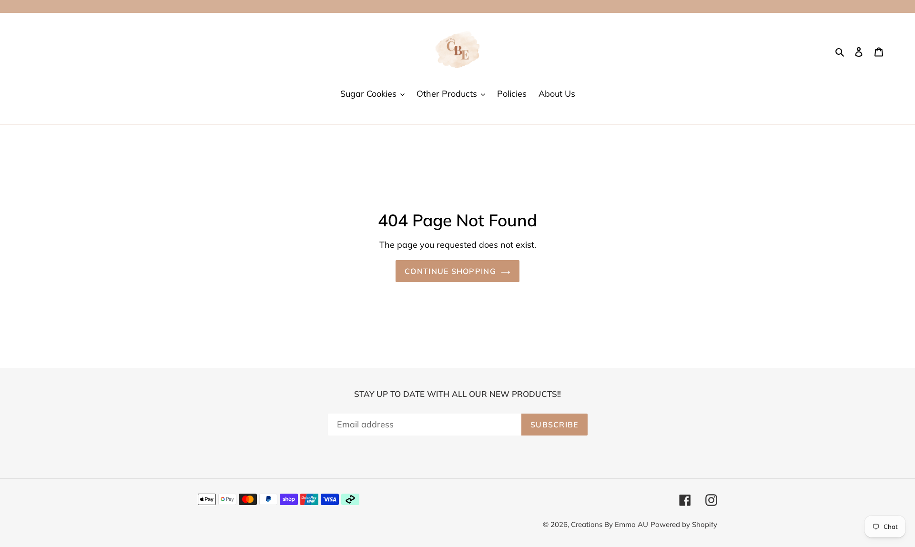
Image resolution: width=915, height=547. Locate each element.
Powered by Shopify (684, 524)
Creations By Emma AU (609, 524)
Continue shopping (450, 271)
